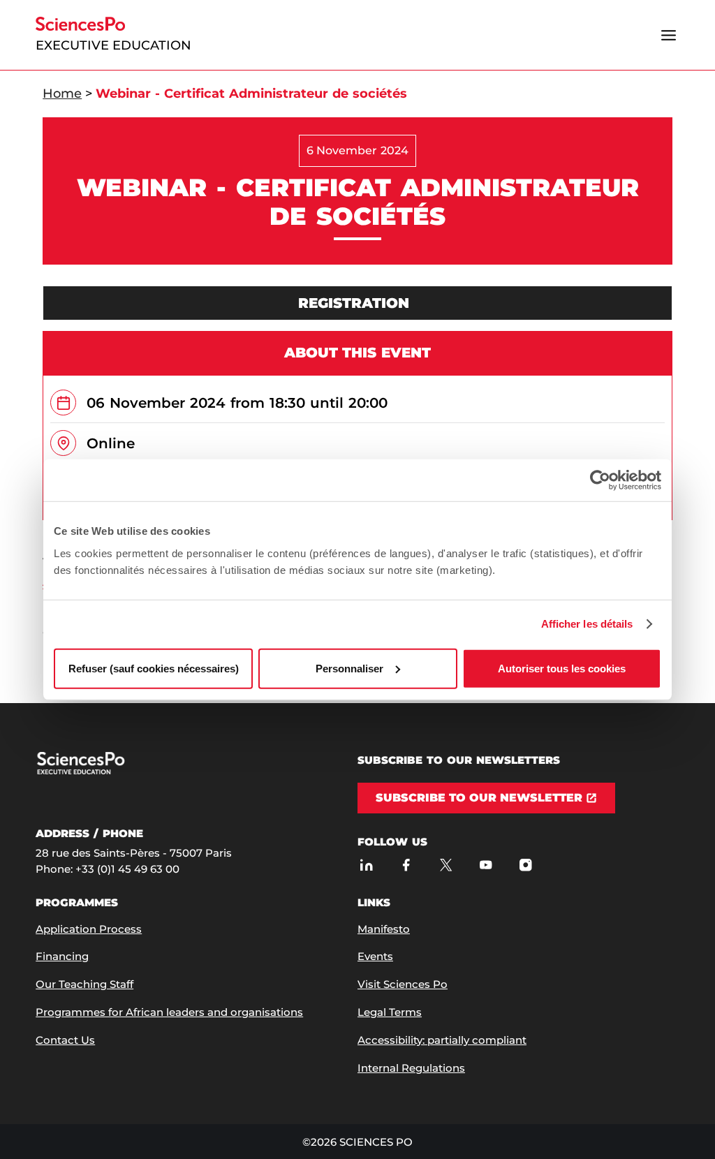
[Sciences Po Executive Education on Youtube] (485, 865)
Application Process (89, 929)
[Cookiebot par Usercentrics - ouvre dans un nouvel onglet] (600, 480)
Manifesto (384, 929)
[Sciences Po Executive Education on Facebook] (406, 865)
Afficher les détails (587, 624)
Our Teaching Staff (84, 984)
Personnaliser (349, 668)
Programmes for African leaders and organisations (169, 1012)
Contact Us (65, 1040)
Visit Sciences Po (403, 984)
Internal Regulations (411, 1068)
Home (62, 93)
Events (375, 956)
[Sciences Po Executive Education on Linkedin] (366, 865)
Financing (62, 956)
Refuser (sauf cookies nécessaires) (153, 668)
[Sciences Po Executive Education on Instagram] (525, 865)
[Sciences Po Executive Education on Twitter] (446, 865)
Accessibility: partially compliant (442, 1040)
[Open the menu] (668, 34)
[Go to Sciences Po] (107, 771)
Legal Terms (390, 1012)
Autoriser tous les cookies (562, 668)
